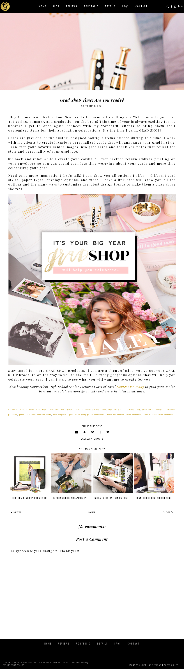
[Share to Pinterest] (107, 432)
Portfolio (91, 6)
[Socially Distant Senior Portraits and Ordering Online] (113, 473)
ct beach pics (33, 409)
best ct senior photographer (91, 409)
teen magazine (60, 415)
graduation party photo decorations (87, 415)
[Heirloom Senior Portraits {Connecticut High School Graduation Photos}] (30, 473)
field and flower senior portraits (124, 415)
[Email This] (76, 432)
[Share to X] (92, 432)
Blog (56, 6)
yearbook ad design (152, 409)
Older (167, 512)
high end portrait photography (124, 409)
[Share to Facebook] (100, 432)
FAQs (125, 6)
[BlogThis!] (84, 432)
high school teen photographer (58, 409)
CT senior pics (16, 409)
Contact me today (130, 387)
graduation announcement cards (35, 415)
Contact (141, 6)
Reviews (71, 6)
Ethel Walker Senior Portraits (157, 415)
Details (110, 6)
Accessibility (171, 665)
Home (42, 6)
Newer (17, 512)
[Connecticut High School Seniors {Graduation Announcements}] (154, 473)
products (97, 438)
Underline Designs (150, 665)
